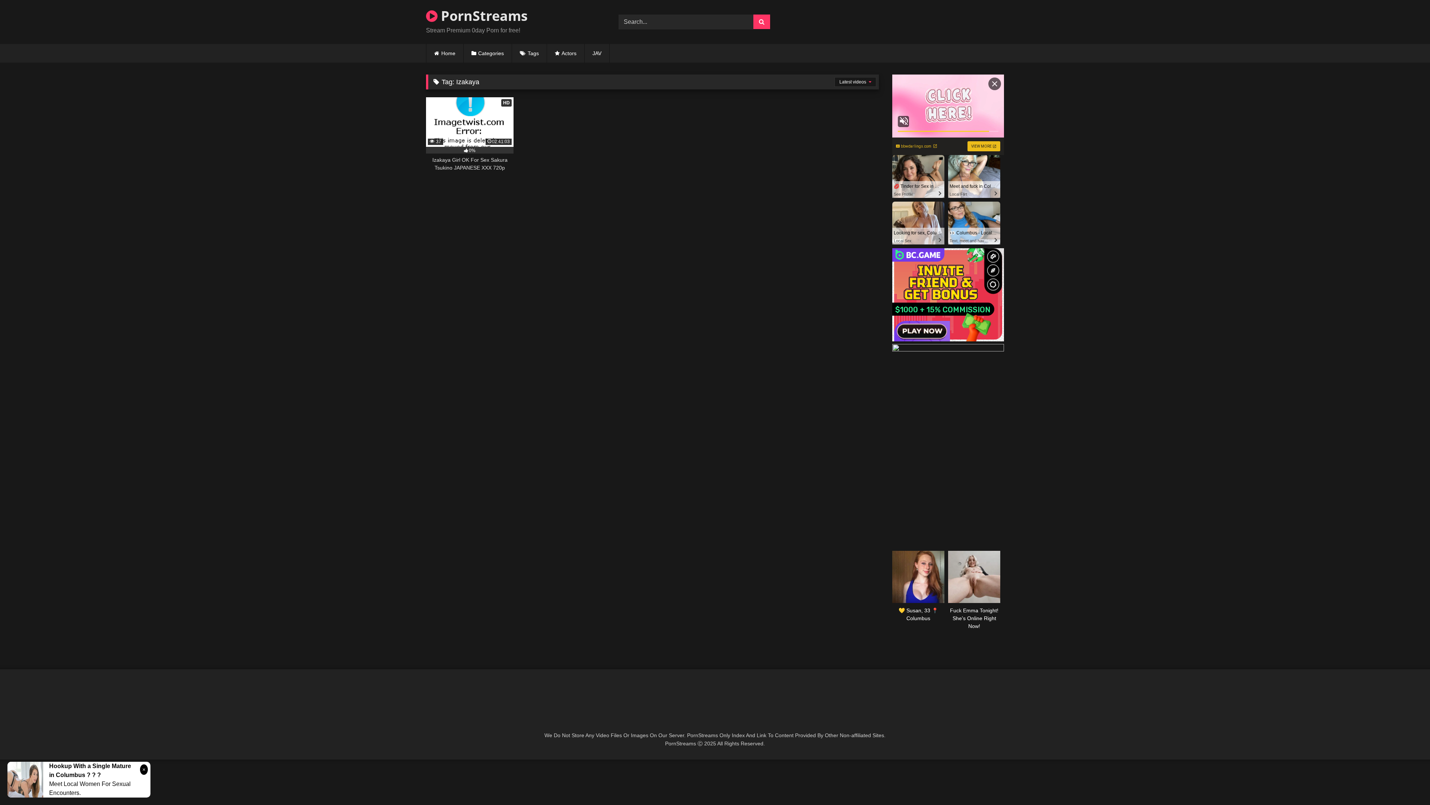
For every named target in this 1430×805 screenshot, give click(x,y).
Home (448, 53)
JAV (596, 53)
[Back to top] (1407, 783)
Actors (569, 53)
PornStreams (483, 16)
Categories (491, 53)
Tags (533, 53)
